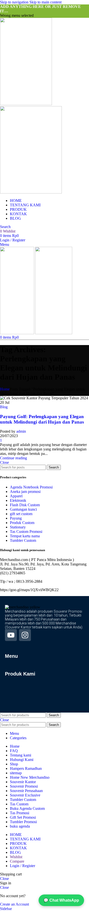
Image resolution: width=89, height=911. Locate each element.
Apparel (16, 496)
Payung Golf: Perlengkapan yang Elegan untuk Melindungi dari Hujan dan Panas (42, 419)
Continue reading (13, 458)
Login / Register (22, 866)
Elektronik (18, 500)
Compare (17, 861)
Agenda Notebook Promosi (31, 487)
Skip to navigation (14, 2)
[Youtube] (11, 635)
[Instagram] (25, 635)
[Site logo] (26, 104)
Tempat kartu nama (25, 536)
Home (5, 389)
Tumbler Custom (23, 540)
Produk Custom (22, 523)
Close (4, 462)
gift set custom (21, 514)
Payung (16, 518)
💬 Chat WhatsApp (61, 900)
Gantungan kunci (23, 509)
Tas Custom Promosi (26, 531)
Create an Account (14, 904)
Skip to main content (45, 2)
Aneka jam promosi (25, 491)
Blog (4, 407)
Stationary (18, 527)
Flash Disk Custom (25, 505)
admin (21, 431)
